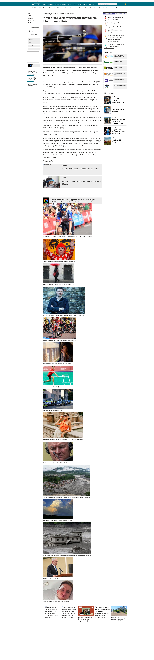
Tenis (77, 4)
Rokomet (64, 4)
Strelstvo (109, 7)
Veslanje (121, 7)
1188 (45, 0)
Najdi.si (37, 0)
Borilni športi (44, 7)
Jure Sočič (31, 45)
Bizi (34, 0)
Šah (96, 7)
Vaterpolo (115, 7)
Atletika (88, 4)
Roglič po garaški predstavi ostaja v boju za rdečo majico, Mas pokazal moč (116, 25)
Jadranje (61, 7)
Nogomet (44, 4)
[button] (27, 4)
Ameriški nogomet (36, 7)
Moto (93, 4)
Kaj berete (109, 13)
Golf (57, 7)
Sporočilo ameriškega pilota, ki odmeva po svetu (115, 31)
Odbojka (81, 7)
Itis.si (42, 0)
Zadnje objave (121, 13)
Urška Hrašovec (32, 49)
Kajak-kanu (67, 7)
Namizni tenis (74, 7)
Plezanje (92, 7)
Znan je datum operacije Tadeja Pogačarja (115, 18)
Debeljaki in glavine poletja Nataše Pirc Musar (116, 45)
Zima (69, 4)
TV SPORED (29, 0)
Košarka (50, 4)
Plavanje (86, 7)
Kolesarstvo (57, 4)
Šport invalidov (102, 7)
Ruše (30, 42)
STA (29, 15)
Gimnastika (51, 7)
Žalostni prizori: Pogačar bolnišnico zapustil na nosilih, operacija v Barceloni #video (115, 38)
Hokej (73, 4)
